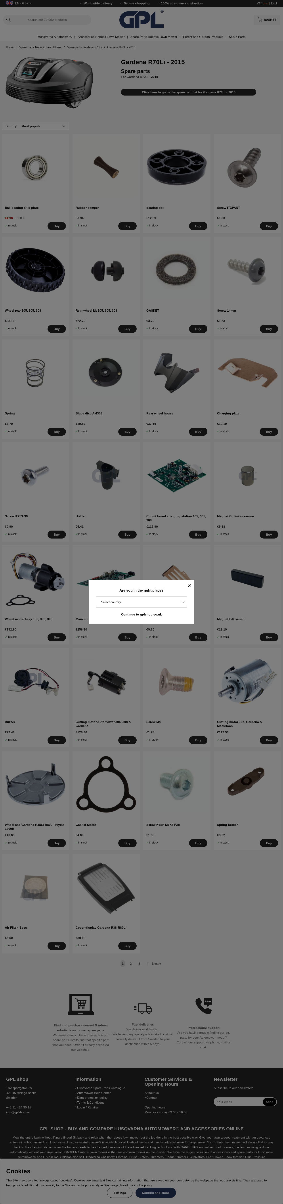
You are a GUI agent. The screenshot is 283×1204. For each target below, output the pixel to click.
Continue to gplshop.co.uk (141, 614)
